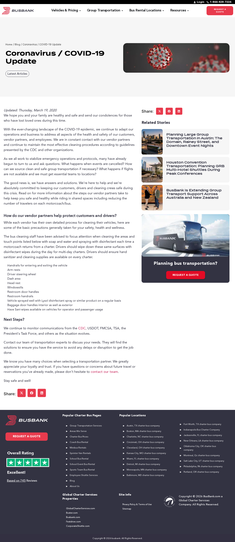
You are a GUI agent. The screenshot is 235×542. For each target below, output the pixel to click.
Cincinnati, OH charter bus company (145, 442)
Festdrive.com (73, 522)
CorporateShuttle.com (78, 526)
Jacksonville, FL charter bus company (203, 435)
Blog (72, 481)
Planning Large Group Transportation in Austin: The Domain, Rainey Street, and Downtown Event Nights (194, 140)
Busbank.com (73, 517)
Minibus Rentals (78, 448)
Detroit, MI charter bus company (143, 464)
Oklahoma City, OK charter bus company (200, 448)
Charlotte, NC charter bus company (145, 437)
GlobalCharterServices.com (80, 509)
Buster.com (72, 513)
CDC (82, 328)
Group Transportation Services (86, 426)
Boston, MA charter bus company (144, 431)
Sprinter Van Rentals (80, 453)
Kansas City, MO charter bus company (146, 453)
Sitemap (126, 509)
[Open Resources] (188, 10)
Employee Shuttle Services (84, 475)
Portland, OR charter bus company (201, 472)
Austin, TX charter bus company (143, 426)
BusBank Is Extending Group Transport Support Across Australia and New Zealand (194, 194)
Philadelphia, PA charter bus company (203, 466)
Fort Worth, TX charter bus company (202, 424)
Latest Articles (17, 73)
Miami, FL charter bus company (143, 459)
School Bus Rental (79, 459)
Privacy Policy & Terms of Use (137, 504)
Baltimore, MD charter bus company (145, 475)
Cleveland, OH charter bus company (146, 448)
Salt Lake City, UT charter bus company (204, 461)
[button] (21, 393)
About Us (74, 486)
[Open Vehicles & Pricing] (80, 10)
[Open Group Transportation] (122, 10)
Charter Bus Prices (79, 437)
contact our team (104, 372)
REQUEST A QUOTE (186, 275)
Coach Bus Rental (79, 442)
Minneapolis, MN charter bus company (147, 470)
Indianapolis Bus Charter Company (202, 430)
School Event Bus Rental (82, 464)
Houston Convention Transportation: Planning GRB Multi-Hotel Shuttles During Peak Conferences (195, 168)
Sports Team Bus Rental (82, 470)
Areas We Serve (78, 431)
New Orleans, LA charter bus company (203, 441)
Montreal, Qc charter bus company (202, 455)
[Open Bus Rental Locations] (163, 10)
